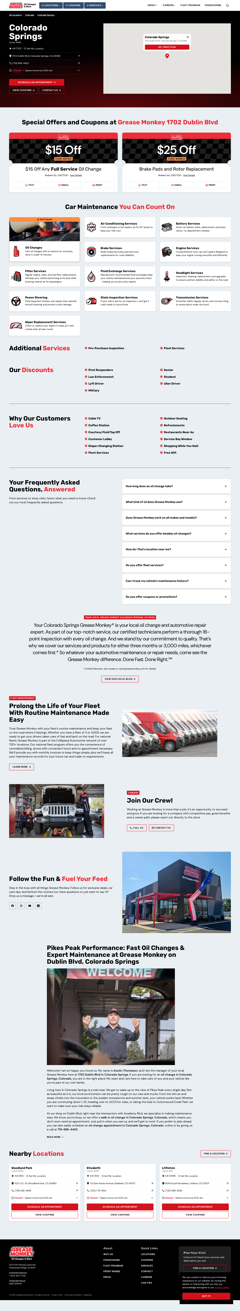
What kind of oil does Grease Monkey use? (154, 502)
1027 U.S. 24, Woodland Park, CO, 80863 (33, 1183)
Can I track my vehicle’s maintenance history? (157, 581)
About (152, 5)
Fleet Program (190, 5)
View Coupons (22, 90)
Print (99, 185)
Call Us (138, 827)
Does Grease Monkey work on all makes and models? (161, 517)
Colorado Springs (46, 15)
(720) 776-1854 (96, 1190)
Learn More (20, 766)
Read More (54, 1137)
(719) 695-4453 (19, 63)
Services (95, 5)
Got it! (206, 1296)
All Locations (15, 15)
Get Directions (167, 47)
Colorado (29, 15)
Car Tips (146, 1282)
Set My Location (35, 48)
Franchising (213, 5)
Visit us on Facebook (12, 905)
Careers (168, 5)
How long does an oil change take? (149, 486)
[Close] (187, 37)
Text (31, 185)
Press (107, 1277)
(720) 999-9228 (172, 1190)
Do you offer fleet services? (145, 565)
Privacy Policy (57, 1295)
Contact (147, 1271)
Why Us (108, 1254)
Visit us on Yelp (38, 905)
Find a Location (214, 1153)
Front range (111, 1271)
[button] (167, 55)
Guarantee (88, 1295)
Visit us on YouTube (29, 905)
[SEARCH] (230, 5)
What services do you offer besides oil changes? (158, 533)
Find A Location (203, 1268)
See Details (76, 175)
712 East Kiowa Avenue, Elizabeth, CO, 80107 (111, 1183)
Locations (51, 5)
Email (65, 185)
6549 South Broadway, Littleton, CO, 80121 (185, 1183)
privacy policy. (222, 1287)
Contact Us (50, 90)
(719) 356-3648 (21, 1190)
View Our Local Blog (118, 678)
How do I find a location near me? (148, 549)
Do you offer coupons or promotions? (151, 597)
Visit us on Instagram (21, 905)
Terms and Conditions (73, 1295)
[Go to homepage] (22, 5)
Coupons (74, 5)
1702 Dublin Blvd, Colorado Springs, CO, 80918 (34, 56)
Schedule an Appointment (35, 82)
